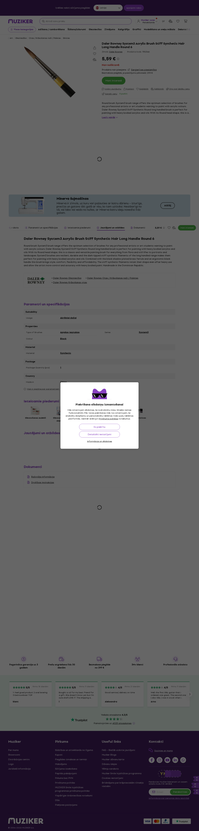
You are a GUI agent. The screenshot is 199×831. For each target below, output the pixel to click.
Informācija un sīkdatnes (99, 441)
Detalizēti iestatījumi (99, 434)
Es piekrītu (99, 427)
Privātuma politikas (108, 418)
